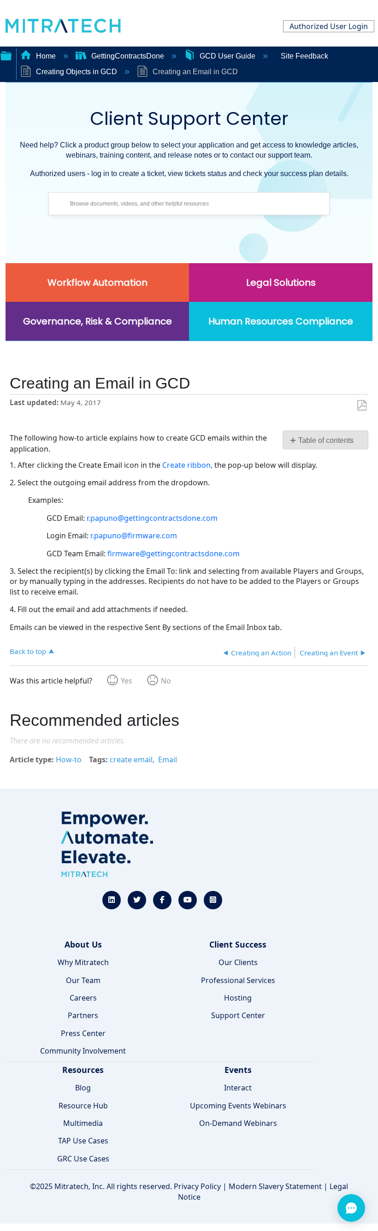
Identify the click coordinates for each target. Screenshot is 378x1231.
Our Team (83, 980)
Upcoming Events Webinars (238, 1106)
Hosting (238, 998)
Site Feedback (304, 56)
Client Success (237, 944)
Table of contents (326, 440)
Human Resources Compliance (280, 321)
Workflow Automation (97, 282)
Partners (83, 1015)
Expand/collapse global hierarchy (6, 55)
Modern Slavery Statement (275, 1186)
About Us (83, 944)
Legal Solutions (281, 282)
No (166, 681)
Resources (83, 1069)
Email (167, 759)
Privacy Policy (197, 1186)
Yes (126, 681)
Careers (83, 998)
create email (131, 759)
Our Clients (238, 962)
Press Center (83, 1033)
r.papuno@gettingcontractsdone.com (152, 518)
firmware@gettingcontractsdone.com (173, 553)
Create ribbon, (187, 465)
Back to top (28, 651)
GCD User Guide (227, 56)
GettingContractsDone (127, 56)
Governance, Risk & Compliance (97, 321)
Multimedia (83, 1123)
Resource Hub (83, 1106)
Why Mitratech (83, 962)
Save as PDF (361, 405)
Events (238, 1069)
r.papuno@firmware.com (133, 535)
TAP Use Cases (83, 1141)
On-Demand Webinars (238, 1123)
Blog (83, 1088)
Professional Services (238, 980)
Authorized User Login (328, 26)
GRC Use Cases (83, 1159)
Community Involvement (83, 1051)
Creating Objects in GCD (76, 72)
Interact (238, 1088)
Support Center (238, 1015)
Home (46, 56)
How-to (69, 759)
